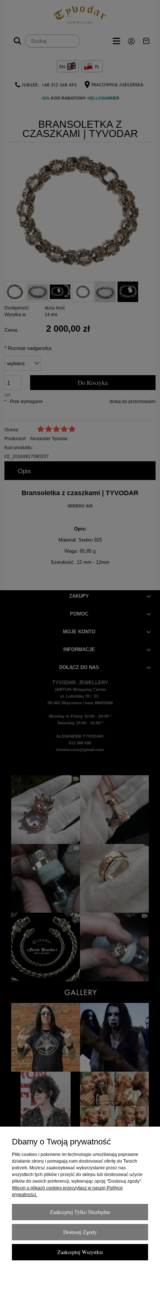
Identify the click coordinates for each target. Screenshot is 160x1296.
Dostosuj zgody (80, 1231)
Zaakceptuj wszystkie (80, 1252)
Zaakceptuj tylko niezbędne (80, 1211)
